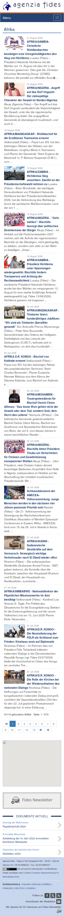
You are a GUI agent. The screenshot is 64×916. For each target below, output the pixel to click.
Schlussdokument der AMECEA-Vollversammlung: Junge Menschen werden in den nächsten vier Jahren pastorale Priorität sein (31, 499)
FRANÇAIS (7, 888)
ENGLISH (36, 884)
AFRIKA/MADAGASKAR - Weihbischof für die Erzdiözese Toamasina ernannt (30, 136)
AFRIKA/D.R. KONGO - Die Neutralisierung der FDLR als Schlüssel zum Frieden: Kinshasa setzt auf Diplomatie (31, 635)
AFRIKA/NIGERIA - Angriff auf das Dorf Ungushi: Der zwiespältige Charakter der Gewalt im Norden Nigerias (32, 94)
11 (19, 730)
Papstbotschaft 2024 (14, 826)
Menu (7, 17)
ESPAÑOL (46, 884)
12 (26, 730)
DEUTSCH (20, 888)
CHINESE (30, 888)
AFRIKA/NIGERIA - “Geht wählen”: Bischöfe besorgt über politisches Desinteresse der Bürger (31, 224)
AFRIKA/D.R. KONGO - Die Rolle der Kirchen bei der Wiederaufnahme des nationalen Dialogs (32, 681)
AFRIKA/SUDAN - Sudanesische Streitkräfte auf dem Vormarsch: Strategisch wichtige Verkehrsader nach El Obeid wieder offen (30, 549)
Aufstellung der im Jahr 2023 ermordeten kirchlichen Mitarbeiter (26, 840)
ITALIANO (26, 884)
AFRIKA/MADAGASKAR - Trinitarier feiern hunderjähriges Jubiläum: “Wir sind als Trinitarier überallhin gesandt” (32, 318)
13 (34, 730)
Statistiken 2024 (12, 853)
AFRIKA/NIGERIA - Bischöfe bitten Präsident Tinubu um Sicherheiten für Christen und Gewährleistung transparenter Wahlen (32, 453)
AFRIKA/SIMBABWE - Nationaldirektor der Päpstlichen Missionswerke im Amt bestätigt (31, 595)
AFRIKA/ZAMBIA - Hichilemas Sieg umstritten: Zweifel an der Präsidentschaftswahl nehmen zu (32, 178)
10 (12, 730)
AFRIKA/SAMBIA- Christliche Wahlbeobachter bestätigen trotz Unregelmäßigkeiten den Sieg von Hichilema (30, 50)
